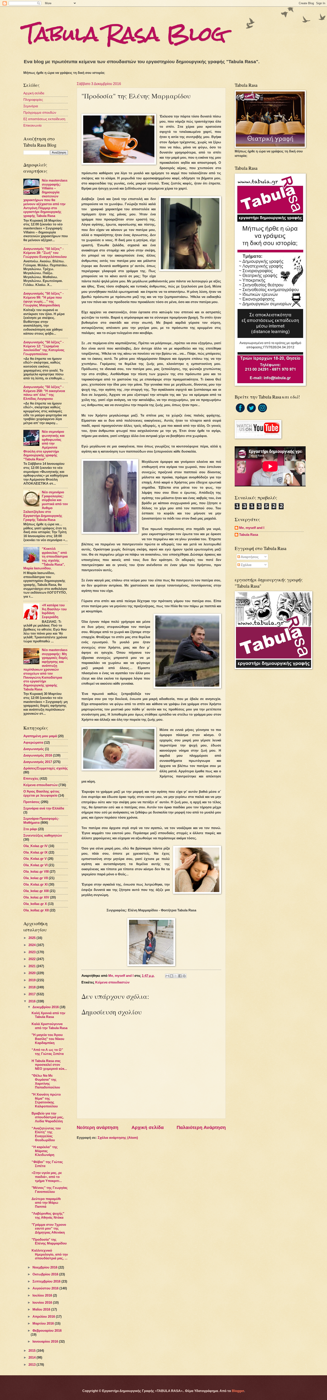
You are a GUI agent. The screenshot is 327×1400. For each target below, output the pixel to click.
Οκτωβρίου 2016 (45, 1274)
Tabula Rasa (248, 534)
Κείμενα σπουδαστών (112, 982)
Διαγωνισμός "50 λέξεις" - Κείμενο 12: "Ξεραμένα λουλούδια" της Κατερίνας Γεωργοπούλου (44, 348)
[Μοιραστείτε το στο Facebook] (180, 976)
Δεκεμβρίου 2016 (46, 1007)
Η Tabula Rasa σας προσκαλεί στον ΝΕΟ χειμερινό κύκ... (49, 1064)
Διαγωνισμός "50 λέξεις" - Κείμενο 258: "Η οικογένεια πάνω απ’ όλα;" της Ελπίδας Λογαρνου (44, 393)
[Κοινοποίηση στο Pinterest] (184, 976)
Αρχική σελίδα (147, 1127)
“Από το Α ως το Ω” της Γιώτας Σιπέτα (48, 1052)
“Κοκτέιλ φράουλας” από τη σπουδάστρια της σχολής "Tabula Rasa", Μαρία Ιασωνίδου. (45, 558)
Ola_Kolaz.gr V (35, 858)
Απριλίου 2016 (44, 1316)
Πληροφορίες (33, 99)
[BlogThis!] (171, 976)
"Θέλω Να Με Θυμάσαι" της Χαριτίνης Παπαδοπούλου (46, 1081)
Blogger (238, 1391)
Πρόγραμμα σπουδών (39, 112)
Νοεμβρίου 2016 (45, 1267)
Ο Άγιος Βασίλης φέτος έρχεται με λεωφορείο (41, 793)
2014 (32, 1357)
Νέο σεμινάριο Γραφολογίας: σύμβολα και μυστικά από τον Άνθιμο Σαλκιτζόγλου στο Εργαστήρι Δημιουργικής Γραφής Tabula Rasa (45, 506)
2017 (32, 994)
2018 (32, 987)
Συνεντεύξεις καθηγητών (42, 835)
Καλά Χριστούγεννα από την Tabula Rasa (49, 1026)
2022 (32, 959)
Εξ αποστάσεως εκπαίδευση (44, 119)
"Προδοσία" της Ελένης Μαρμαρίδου (49, 1241)
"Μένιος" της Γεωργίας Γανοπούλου (50, 1190)
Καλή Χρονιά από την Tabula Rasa (48, 1015)
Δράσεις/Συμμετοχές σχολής (45, 768)
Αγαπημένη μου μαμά (40, 736)
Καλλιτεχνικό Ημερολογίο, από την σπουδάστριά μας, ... (50, 1254)
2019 (32, 980)
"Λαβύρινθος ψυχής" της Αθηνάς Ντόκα (48, 1215)
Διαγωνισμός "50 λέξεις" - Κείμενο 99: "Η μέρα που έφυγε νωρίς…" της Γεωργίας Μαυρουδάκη (43, 299)
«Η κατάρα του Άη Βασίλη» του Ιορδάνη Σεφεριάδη (54, 611)
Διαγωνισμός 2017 (37, 762)
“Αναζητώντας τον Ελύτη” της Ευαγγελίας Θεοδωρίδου (46, 1134)
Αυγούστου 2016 (45, 1288)
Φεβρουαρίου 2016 (47, 1330)
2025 (32, 938)
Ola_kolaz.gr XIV (36, 897)
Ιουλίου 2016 (42, 1295)
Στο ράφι (30, 829)
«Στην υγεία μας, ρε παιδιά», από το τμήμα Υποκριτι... (47, 1176)
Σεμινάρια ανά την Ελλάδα (43, 808)
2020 (32, 973)
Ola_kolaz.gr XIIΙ (36, 891)
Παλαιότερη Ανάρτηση (201, 1127)
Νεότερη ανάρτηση (97, 1127)
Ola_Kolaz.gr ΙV (35, 846)
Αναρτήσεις (249, 557)
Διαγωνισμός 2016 (37, 755)
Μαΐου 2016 (41, 1309)
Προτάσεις (31, 802)
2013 (32, 1364)
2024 (32, 945)
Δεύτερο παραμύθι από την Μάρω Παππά (46, 1202)
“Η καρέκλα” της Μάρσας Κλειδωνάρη (45, 1151)
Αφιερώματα (33, 742)
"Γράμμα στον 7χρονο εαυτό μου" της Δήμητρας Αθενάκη (49, 1228)
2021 (32, 966)
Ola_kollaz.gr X (35, 904)
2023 (32, 952)
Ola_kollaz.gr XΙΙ (36, 910)
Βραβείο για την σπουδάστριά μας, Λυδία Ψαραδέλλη (48, 1117)
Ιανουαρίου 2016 (45, 1341)
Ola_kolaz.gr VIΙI (36, 871)
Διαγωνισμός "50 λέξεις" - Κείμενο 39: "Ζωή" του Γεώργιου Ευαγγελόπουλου (45, 252)
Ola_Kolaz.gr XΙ (35, 884)
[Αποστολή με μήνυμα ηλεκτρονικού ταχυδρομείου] (167, 976)
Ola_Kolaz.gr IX (35, 852)
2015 (32, 1350)
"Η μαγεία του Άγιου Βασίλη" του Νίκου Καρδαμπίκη (48, 1038)
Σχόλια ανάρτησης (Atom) (118, 1137)
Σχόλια (245, 565)
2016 (32, 1001)
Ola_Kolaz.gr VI (35, 865)
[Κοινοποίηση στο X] (176, 976)
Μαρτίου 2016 (43, 1323)
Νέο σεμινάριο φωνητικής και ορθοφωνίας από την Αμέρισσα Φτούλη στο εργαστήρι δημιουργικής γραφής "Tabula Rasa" (44, 445)
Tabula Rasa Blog (124, 34)
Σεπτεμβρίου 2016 (46, 1281)
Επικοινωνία (32, 125)
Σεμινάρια (30, 106)
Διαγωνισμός (33, 749)
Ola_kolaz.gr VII (35, 878)
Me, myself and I (251, 528)
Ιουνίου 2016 (42, 1302)
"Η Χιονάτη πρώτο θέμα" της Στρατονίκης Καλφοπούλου (46, 1100)
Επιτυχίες (31, 778)
